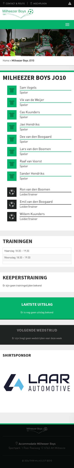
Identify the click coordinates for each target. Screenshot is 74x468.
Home (6, 60)
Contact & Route (15, 4)
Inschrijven (40, 4)
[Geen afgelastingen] (69, 3)
